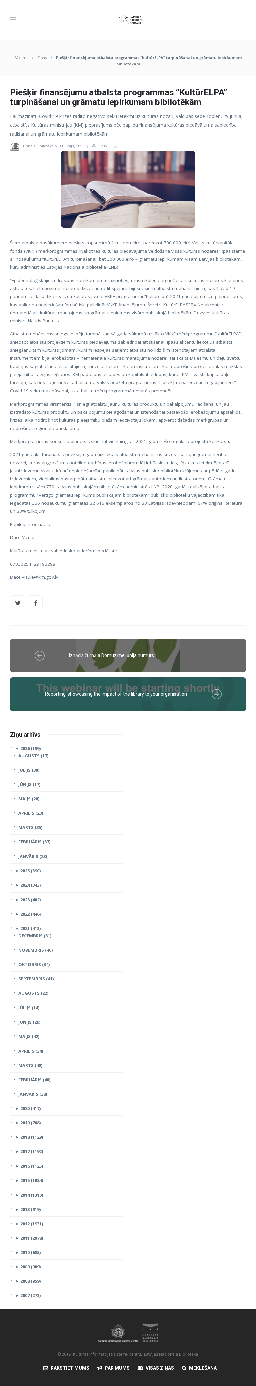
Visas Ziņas (160, 1368)
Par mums (117, 1368)
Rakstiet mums (70, 1368)
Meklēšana (203, 1368)
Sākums (21, 57)
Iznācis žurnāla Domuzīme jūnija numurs (111, 655)
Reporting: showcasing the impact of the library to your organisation (116, 694)
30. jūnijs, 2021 (71, 146)
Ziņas (42, 57)
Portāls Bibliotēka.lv (40, 146)
